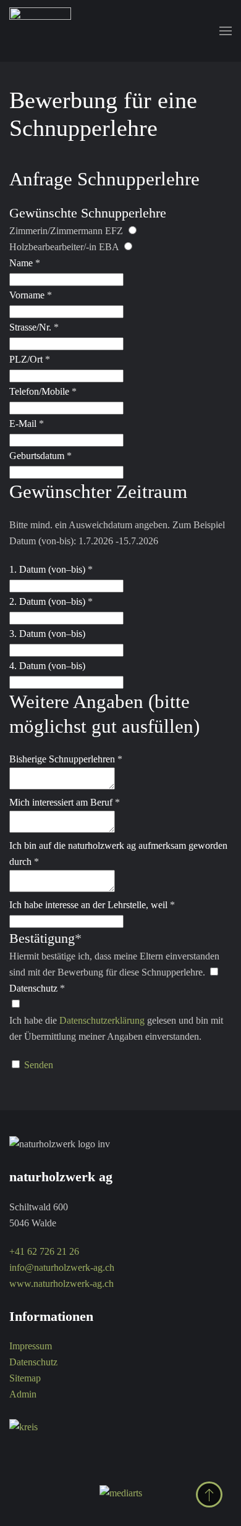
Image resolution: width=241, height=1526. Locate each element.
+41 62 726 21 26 (44, 1251)
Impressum (30, 1346)
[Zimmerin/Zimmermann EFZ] (131, 231)
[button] (225, 31)
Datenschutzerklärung (102, 1020)
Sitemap (25, 1378)
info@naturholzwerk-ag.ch (61, 1267)
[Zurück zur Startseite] (40, 31)
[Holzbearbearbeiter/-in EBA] (127, 247)
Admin (22, 1394)
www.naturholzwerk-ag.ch (61, 1283)
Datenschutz (33, 1362)
